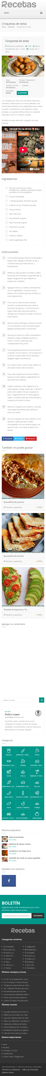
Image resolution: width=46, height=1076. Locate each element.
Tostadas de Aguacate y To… (16, 610)
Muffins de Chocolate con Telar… (16, 1015)
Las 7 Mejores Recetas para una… (17, 988)
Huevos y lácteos (9, 818)
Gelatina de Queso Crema (20, 844)
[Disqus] (23, 662)
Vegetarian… (31, 947)
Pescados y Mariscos (9, 765)
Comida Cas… (10, 950)
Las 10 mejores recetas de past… (16, 982)
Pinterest (31, 439)
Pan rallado (13, 231)
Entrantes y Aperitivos (15, 46)
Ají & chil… (30, 965)
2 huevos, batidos (16, 236)
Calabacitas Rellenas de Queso (15, 1024)
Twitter (20, 439)
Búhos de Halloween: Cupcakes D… (17, 1021)
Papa (9, 807)
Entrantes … (31, 962)
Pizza (37, 755)
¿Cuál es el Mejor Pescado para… (16, 1001)
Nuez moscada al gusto (18, 223)
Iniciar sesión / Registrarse (14, 1057)
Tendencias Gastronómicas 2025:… (17, 985)
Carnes (23, 765)
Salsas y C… (10, 965)
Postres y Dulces (37, 765)
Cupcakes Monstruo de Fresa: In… (16, 1012)
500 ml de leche (15, 214)
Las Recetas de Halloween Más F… (17, 994)
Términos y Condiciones (11, 1069)
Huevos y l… (31, 956)
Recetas (11, 27)
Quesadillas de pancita (14, 502)
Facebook (8, 439)
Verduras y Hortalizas (9, 786)
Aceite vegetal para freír (18, 240)
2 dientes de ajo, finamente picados (22, 205)
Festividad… (10, 947)
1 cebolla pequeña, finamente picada (23, 201)
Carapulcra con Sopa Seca (20, 851)
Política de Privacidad (30, 1069)
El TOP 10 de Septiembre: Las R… (16, 979)
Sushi (8, 776)
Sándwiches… (31, 950)
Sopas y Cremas (23, 807)
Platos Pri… (9, 956)
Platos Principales (23, 818)
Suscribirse (37, 916)
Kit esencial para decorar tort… (15, 991)
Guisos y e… (10, 953)
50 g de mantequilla (16, 197)
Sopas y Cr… (31, 959)
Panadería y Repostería (23, 786)
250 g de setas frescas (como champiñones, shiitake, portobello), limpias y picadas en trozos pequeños (25, 190)
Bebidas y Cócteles (37, 776)
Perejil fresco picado (17, 227)
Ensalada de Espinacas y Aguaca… (16, 1030)
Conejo (37, 807)
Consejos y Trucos (10, 1051)
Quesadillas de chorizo (14, 556)
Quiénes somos (8, 1072)
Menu (6, 13)
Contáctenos (8, 1054)
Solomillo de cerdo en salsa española (24, 858)
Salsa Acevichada (16, 837)
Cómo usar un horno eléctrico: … (16, 998)
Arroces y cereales (23, 755)
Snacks (9, 755)
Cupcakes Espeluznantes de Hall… (16, 1018)
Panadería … (31, 968)
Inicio (4, 27)
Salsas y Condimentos (23, 797)
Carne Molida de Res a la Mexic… (16, 1027)
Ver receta (12, 840)
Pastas (37, 786)
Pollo (23, 776)
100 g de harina (15, 210)
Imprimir (23, 93)
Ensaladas (37, 818)
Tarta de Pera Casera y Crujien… (16, 1033)
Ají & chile (9, 797)
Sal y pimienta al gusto (17, 218)
